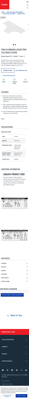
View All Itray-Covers (9, 75)
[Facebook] (3, 370)
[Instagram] (7, 370)
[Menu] (27, 2)
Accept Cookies (21, 396)
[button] (27, 17)
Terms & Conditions (7, 384)
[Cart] (27, 5)
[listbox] (14, 31)
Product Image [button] (5, 281)
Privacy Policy (6, 381)
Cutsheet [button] (3, 263)
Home (2, 12)
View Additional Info (21, 70)
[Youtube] (26, 370)
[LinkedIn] (12, 370)
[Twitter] (21, 370)
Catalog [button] (3, 270)
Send (3, 82)
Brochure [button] (3, 266)
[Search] (27, 8)
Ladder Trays (21, 13)
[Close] (27, 388)
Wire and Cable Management (14, 12)
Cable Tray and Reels (9, 13)
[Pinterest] (17, 370)
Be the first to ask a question (12, 295)
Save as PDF (14, 82)
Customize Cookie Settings (7, 395)
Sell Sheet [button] (4, 274)
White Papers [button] (5, 277)
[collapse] (26, 339)
